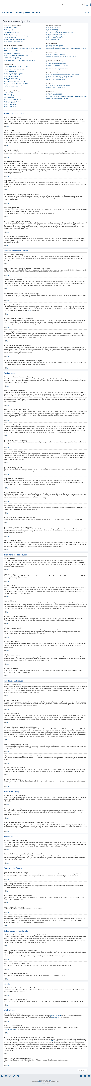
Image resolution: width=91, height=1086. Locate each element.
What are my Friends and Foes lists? (55, 54)
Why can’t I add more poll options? (13, 73)
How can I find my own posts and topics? (57, 69)
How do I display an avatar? (11, 57)
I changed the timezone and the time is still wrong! (18, 52)
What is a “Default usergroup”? (54, 37)
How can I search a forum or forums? (56, 62)
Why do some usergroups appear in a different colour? (60, 36)
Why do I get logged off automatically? (14, 39)
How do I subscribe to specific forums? (56, 78)
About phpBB (55, 1017)
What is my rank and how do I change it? (15, 59)
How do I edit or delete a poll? (12, 75)
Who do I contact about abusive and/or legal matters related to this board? (66, 96)
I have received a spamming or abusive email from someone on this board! (66, 48)
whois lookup (47, 1041)
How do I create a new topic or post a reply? (16, 66)
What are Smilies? (9, 96)
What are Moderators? (52, 29)
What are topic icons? (10, 106)
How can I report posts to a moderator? (14, 81)
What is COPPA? (8, 29)
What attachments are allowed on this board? (58, 85)
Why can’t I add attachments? (12, 78)
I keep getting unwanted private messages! (57, 47)
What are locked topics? (10, 104)
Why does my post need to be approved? (15, 85)
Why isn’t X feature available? (54, 94)
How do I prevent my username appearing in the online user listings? (22, 48)
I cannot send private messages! (54, 45)
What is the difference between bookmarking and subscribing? (63, 74)
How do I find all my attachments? (55, 87)
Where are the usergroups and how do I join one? (59, 32)
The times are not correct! (11, 50)
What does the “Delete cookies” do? (13, 41)
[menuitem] (87, 4)
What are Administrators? (53, 27)
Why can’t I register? (9, 31)
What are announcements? (11, 101)
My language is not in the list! (12, 53)
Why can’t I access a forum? (11, 76)
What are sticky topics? (10, 103)
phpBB (29, 310)
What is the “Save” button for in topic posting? (16, 83)
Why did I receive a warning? (12, 80)
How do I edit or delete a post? (12, 68)
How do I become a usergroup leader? (56, 34)
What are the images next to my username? (16, 55)
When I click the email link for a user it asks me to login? (19, 60)
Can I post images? (9, 97)
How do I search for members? (54, 67)
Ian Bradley (50, 1080)
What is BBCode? (8, 92)
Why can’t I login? (9, 34)
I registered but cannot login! (12, 32)
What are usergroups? (52, 31)
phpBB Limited (54, 1016)
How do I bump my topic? (11, 87)
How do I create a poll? (10, 71)
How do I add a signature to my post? (14, 70)
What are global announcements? (13, 99)
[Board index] (10, 4)
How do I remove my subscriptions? (55, 79)
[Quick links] (85, 12)
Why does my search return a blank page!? (57, 65)
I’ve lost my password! (10, 37)
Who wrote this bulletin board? (54, 93)
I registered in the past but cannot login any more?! (18, 36)
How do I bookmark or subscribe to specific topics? (59, 76)
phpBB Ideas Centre (10, 1029)
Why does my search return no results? (56, 63)
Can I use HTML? (8, 94)
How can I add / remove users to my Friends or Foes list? (61, 56)
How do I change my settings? (12, 47)
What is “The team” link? (52, 39)
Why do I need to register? (11, 27)
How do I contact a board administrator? (57, 98)
